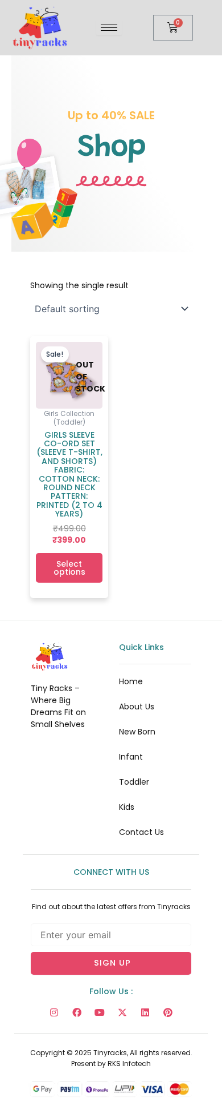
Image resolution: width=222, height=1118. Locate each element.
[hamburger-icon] (109, 27)
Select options (69, 568)
